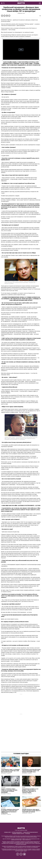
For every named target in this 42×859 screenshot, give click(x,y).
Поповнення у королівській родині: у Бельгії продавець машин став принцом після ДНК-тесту (31, 771)
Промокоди (27, 833)
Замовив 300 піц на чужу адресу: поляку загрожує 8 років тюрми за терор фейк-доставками (31, 810)
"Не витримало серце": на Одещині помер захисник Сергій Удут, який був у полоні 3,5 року (10, 771)
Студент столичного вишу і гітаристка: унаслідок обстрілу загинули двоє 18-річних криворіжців (9, 790)
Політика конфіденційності (17, 832)
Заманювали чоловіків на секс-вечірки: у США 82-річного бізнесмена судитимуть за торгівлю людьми (30, 790)
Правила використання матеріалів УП (30, 832)
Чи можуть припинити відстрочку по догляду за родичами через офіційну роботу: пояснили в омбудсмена (10, 811)
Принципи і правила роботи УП (18, 833)
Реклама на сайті (7, 832)
